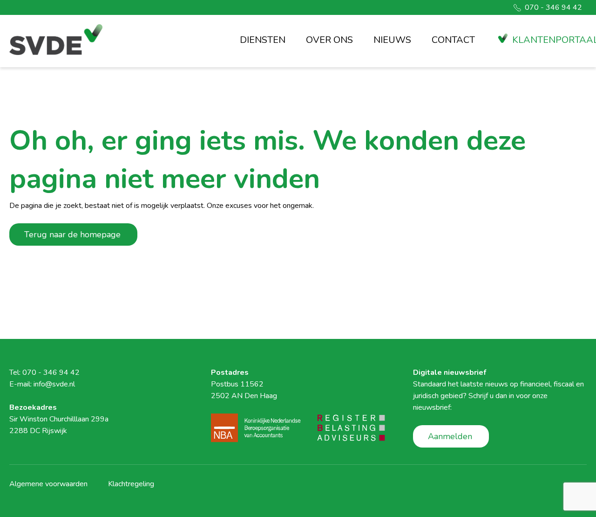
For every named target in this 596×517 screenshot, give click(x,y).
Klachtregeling (131, 484)
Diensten (262, 40)
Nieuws (392, 40)
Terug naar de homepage (72, 234)
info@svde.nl (54, 384)
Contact (453, 40)
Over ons (329, 40)
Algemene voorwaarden (48, 484)
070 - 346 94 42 (553, 7)
